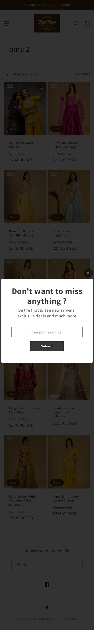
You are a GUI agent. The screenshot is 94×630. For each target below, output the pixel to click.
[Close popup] (88, 273)
